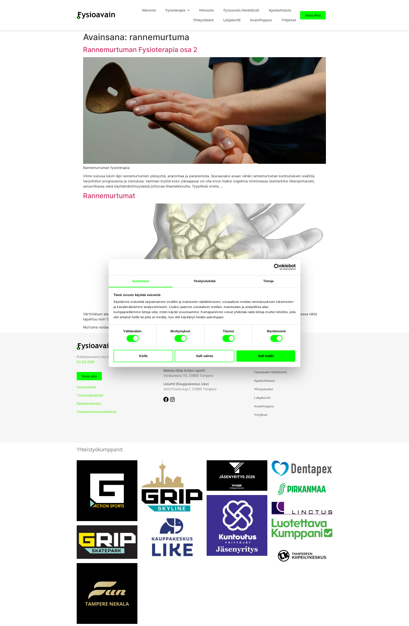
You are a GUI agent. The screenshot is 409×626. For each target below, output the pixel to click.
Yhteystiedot (203, 20)
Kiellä (143, 356)
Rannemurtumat (109, 196)
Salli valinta (204, 356)
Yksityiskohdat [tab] (204, 281)
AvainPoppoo (261, 20)
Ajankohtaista (280, 10)
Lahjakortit (232, 20)
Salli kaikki (266, 356)
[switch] (180, 338)
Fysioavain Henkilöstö (241, 10)
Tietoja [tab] (268, 281)
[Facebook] (166, 399)
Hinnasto (206, 10)
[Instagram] (172, 399)
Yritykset (289, 20)
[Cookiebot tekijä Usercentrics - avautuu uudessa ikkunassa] (277, 267)
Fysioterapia (175, 10)
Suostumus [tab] (140, 281)
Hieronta (149, 10)
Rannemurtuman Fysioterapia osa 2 (140, 49)
